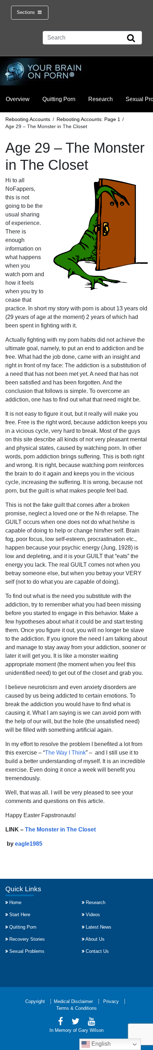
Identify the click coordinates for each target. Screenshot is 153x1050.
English (100, 1044)
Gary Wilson (91, 1030)
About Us (95, 939)
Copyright (35, 1001)
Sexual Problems (26, 951)
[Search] (131, 38)
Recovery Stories (27, 939)
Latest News (98, 927)
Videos (93, 914)
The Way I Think (65, 753)
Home (15, 902)
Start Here (19, 914)
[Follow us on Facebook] (60, 1022)
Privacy (111, 1001)
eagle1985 (28, 844)
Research (100, 99)
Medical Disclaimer (73, 1001)
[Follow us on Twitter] (75, 1022)
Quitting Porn (58, 99)
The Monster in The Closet (60, 829)
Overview (18, 99)
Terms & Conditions (76, 1008)
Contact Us (97, 951)
